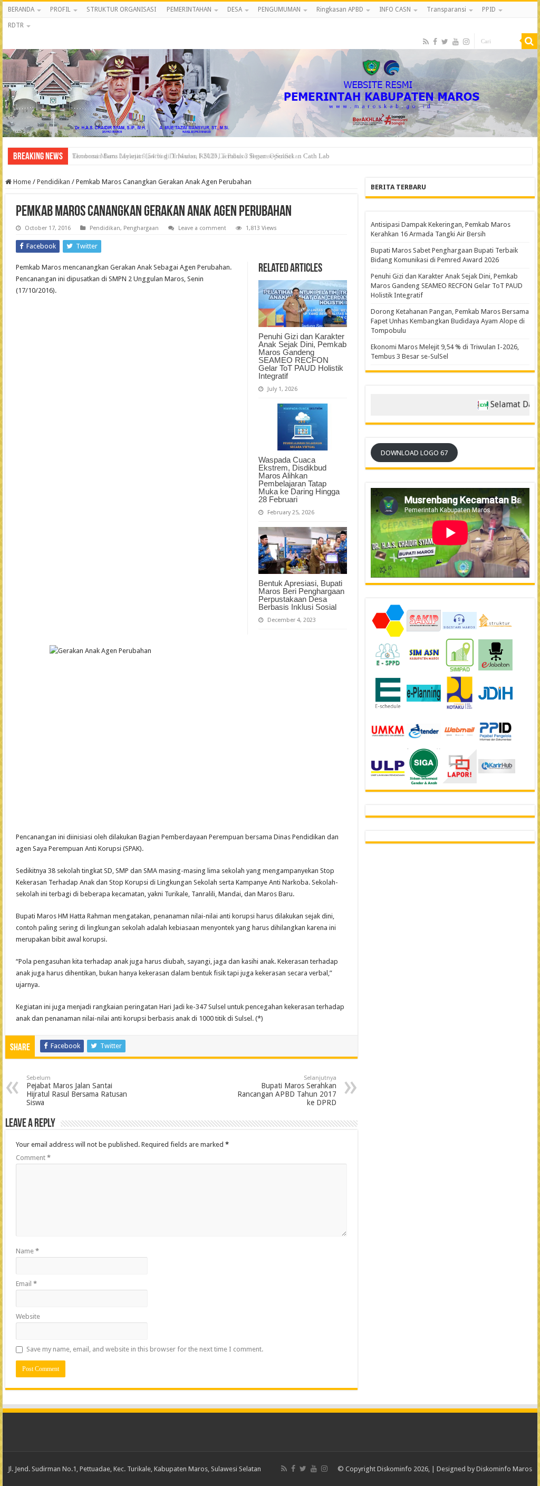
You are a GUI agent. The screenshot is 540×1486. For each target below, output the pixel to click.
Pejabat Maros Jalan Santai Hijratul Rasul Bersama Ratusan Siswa (76, 1091)
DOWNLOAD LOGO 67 (414, 453)
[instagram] (466, 41)
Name (27, 1251)
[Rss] (426, 41)
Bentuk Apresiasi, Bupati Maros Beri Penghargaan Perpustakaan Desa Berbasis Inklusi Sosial (301, 595)
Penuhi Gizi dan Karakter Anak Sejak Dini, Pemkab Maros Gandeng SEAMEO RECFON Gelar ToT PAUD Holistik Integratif (302, 356)
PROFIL (60, 9)
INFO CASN (395, 9)
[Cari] (529, 41)
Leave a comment (202, 228)
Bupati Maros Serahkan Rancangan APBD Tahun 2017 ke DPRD (286, 1091)
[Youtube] (455, 41)
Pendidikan (53, 182)
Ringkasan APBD (339, 9)
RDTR (16, 25)
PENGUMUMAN (279, 9)
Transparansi (446, 9)
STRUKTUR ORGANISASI (121, 9)
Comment (33, 1158)
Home (21, 182)
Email (26, 1284)
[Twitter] (444, 41)
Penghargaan (141, 228)
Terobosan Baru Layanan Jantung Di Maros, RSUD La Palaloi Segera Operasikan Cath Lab (201, 156)
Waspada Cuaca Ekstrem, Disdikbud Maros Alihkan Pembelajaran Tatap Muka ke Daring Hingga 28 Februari (299, 479)
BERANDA (21, 9)
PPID (489, 9)
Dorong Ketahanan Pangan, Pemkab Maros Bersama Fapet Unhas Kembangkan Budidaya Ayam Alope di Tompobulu (450, 321)
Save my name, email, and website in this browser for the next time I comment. (144, 1349)
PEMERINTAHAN (189, 9)
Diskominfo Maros (504, 1469)
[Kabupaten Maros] (270, 77)
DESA (234, 9)
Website (28, 1316)
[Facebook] (435, 41)
